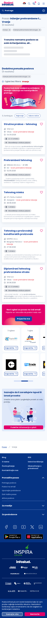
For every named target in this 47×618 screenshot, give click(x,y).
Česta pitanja (8, 466)
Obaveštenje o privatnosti (34, 467)
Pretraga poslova (9, 483)
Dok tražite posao (9, 494)
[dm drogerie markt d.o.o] (16, 339)
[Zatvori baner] (42, 88)
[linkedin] (40, 527)
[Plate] (34, 3)
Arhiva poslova (8, 498)
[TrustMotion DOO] (35, 339)
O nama (5, 461)
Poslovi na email (8, 486)
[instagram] (15, 527)
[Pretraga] (29, 3)
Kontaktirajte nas (10, 470)
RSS (29, 457)
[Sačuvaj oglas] (41, 124)
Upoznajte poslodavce (11, 490)
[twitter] (32, 527)
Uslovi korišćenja (35, 461)
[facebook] (6, 527)
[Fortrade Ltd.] (16, 365)
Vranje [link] (14, 447)
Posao (4, 447)
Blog (4, 457)
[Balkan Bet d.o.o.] (35, 365)
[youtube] (23, 527)
